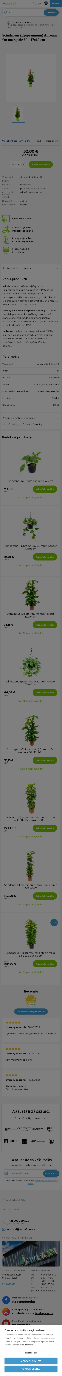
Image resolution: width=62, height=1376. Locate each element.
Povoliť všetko (31, 1369)
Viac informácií (26, 1345)
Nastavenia (31, 1353)
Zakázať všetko (31, 1361)
